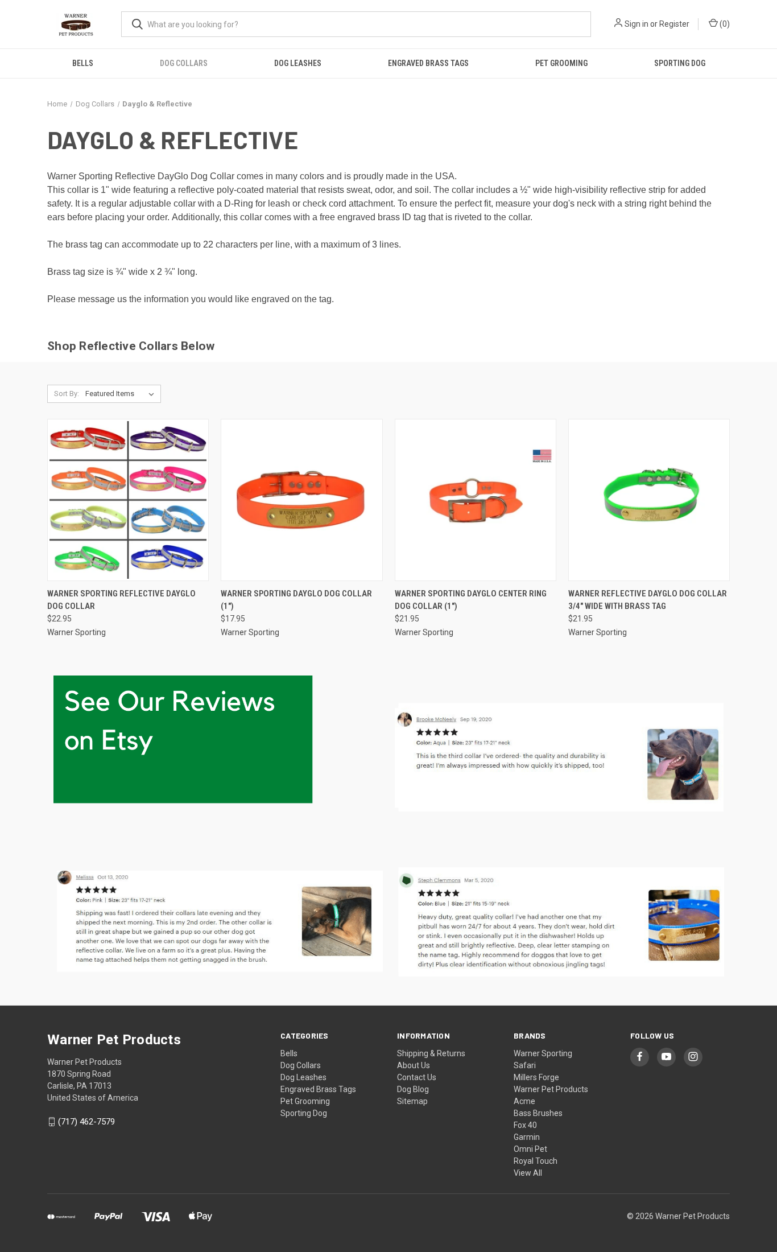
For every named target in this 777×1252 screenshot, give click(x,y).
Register (674, 23)
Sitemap (412, 1101)
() (724, 23)
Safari (525, 1065)
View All (528, 1172)
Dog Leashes (297, 63)
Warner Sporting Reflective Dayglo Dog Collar (121, 600)
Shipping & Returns (431, 1053)
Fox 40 (525, 1125)
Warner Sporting (543, 1053)
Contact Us (416, 1077)
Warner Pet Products (551, 1089)
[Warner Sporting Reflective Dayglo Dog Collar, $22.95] (127, 500)
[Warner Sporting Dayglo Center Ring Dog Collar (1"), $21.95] (475, 500)
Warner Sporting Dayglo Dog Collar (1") (296, 600)
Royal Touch (535, 1160)
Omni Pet (530, 1149)
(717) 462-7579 (86, 1122)
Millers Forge (536, 1077)
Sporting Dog (679, 63)
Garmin (527, 1137)
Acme (524, 1101)
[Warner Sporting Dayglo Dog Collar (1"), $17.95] (301, 500)
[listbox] (122, 393)
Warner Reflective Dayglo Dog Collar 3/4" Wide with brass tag (647, 600)
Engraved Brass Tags (428, 63)
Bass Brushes (538, 1113)
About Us (413, 1065)
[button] (218, 922)
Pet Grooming (561, 63)
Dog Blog (413, 1089)
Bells (82, 63)
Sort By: (66, 393)
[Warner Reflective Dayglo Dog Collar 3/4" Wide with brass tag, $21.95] (649, 500)
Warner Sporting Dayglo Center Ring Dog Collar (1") (471, 600)
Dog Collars (184, 63)
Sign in (636, 23)
